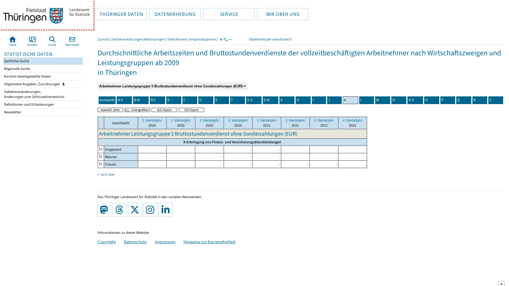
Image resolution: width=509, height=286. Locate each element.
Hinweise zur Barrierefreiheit (209, 242)
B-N (137, 99)
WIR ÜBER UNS (278, 14)
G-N (267, 99)
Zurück (103, 39)
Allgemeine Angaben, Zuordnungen (32, 84)
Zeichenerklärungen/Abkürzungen (138, 39)
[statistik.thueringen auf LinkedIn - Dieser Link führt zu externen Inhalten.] (166, 209)
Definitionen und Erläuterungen (28, 104)
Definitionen (177, 39)
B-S (120, 99)
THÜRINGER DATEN (119, 14)
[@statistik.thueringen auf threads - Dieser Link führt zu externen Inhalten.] (120, 209)
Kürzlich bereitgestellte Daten (27, 76)
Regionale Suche (16, 68)
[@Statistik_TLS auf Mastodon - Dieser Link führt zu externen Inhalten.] (105, 209)
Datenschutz (135, 242)
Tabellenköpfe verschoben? (270, 39)
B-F (153, 99)
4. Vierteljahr (238, 120)
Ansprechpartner (202, 39)
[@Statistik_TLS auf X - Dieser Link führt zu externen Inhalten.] (136, 209)
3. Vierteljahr (209, 120)
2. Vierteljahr (181, 120)
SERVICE (220, 14)
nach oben (107, 174)
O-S (411, 99)
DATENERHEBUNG (172, 14)
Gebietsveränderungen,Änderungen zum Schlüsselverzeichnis (33, 94)
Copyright (107, 242)
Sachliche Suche (16, 61)
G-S (249, 99)
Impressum (165, 242)
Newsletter (12, 112)
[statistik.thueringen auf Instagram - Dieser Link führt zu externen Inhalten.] (151, 209)
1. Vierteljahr (152, 120)
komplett (107, 99)
